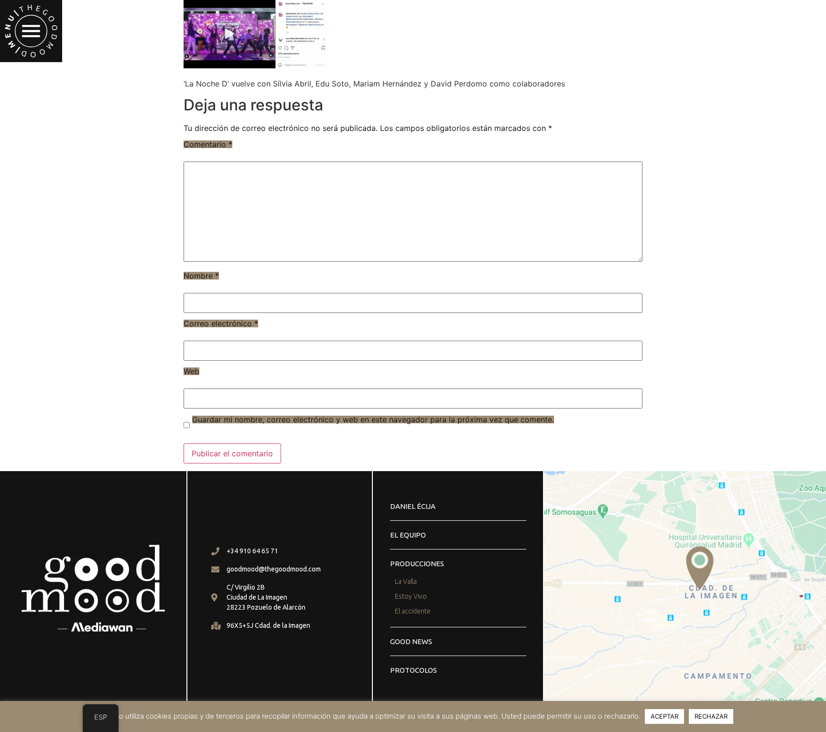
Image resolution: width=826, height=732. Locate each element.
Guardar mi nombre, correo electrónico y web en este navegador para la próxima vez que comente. (373, 419)
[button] (31, 31)
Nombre (201, 276)
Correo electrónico (221, 323)
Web (191, 371)
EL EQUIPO (408, 535)
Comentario (208, 144)
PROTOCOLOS (413, 670)
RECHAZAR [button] (711, 716)
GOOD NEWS (411, 641)
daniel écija (412, 506)
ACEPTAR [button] (664, 716)
